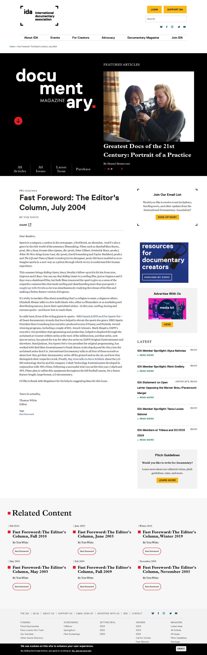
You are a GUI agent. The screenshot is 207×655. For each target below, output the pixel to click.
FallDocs (68, 626)
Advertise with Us (108, 613)
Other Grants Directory (31, 638)
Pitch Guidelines (179, 638)
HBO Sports (84, 316)
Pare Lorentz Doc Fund (32, 630)
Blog (36, 613)
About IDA (31, 37)
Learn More (167, 480)
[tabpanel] (149, 120)
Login (154, 9)
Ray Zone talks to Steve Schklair (86, 359)
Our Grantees (26, 634)
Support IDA (175, 9)
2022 (102, 630)
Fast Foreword (26, 414)
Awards (140, 622)
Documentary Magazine (143, 37)
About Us (48, 613)
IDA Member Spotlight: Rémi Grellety (160, 366)
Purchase (83, 169)
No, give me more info (81, 651)
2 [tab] (112, 169)
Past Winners (142, 642)
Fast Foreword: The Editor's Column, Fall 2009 (104, 569)
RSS (125, 613)
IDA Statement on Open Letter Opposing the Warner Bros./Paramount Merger (166, 388)
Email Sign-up (84, 613)
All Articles (20, 169)
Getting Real (108, 622)
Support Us (65, 613)
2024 (102, 626)
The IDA (24, 613)
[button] (18, 121)
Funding (25, 622)
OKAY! (181, 648)
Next (122, 169)
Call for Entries (143, 638)
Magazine (176, 622)
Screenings (71, 622)
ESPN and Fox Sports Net (105, 316)
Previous (104, 169)
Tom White (31, 217)
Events (55, 37)
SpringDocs (69, 630)
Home (12, 46)
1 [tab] (108, 169)
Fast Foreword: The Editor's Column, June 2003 (104, 534)
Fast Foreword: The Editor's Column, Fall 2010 (39, 534)
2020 (102, 634)
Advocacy (108, 37)
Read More (147, 355)
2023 (138, 630)
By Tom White (20, 542)
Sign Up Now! (167, 217)
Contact (137, 613)
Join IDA (177, 37)
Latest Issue (61, 169)
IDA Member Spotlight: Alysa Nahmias (161, 350)
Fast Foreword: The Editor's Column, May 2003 (39, 569)
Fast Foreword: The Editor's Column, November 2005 (169, 569)
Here (167, 324)
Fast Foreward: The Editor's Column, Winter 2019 (169, 534)
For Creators (80, 37)
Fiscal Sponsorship (29, 626)
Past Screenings (72, 634)
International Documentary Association (39, 16)
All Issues (41, 169)
